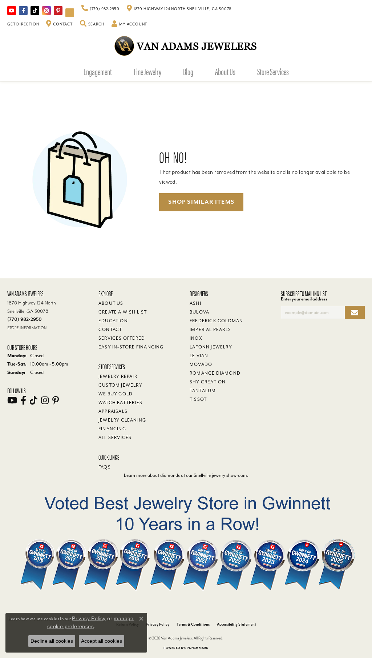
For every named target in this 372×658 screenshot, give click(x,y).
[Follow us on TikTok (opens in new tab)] (35, 10)
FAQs (104, 467)
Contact (110, 329)
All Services (115, 437)
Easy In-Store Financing (131, 347)
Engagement (98, 71)
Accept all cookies (101, 641)
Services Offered (121, 338)
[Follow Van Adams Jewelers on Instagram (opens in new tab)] (46, 10)
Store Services (273, 71)
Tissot (198, 399)
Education (113, 321)
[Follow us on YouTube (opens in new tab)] (11, 10)
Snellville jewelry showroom (220, 475)
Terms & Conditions (193, 624)
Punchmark (197, 648)
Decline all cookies (52, 641)
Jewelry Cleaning (122, 420)
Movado (201, 364)
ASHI (195, 303)
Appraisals (113, 411)
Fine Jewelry (147, 71)
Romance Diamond (215, 373)
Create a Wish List (122, 312)
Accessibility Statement (236, 624)
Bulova (199, 312)
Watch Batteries (120, 403)
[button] (92, 24)
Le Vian (199, 356)
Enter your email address (304, 299)
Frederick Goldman (216, 321)
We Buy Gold (115, 394)
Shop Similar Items (201, 202)
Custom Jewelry (120, 385)
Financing (112, 429)
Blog (188, 71)
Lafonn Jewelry (211, 347)
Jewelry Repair (117, 376)
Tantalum (203, 391)
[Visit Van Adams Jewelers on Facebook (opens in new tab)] (23, 10)
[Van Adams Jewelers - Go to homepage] (186, 45)
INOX (196, 338)
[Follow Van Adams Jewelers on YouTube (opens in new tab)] (69, 12)
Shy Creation (208, 382)
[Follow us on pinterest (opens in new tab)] (58, 10)
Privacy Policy (157, 624)
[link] (100, 9)
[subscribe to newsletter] (355, 312)
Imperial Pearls (210, 329)
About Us (225, 71)
